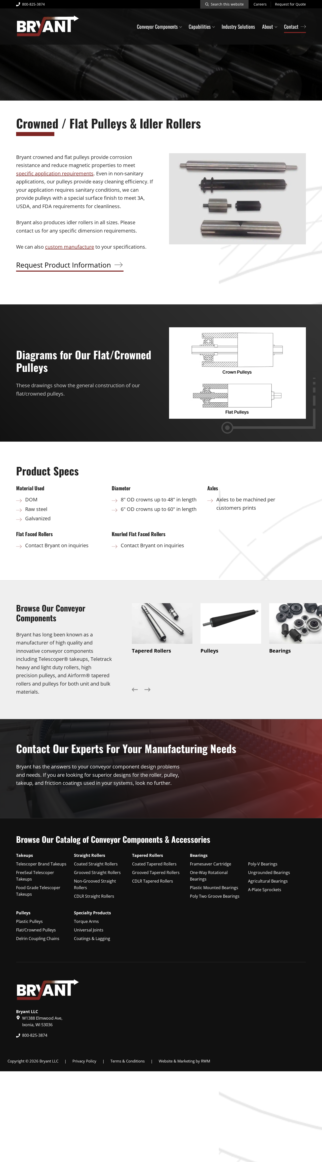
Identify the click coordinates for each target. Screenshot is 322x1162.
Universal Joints (88, 930)
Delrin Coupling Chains (37, 938)
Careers (260, 4)
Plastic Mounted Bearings (214, 887)
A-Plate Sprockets (264, 889)
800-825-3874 (33, 4)
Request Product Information (63, 265)
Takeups (24, 855)
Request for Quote (290, 4)
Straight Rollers (89, 855)
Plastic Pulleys (29, 921)
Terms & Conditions (127, 1060)
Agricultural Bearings (268, 881)
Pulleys (23, 913)
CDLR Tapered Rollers (152, 881)
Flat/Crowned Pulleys (36, 930)
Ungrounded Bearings (269, 872)
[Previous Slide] (135, 691)
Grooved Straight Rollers (97, 872)
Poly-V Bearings (262, 864)
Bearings (199, 855)
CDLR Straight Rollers (94, 896)
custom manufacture (69, 246)
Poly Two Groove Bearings (214, 896)
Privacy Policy (84, 1060)
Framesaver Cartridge (210, 864)
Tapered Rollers (147, 855)
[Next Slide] (147, 691)
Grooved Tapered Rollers (156, 872)
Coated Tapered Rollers (154, 864)
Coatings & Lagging (92, 938)
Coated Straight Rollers (96, 864)
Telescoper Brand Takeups (41, 864)
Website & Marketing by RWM (184, 1060)
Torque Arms (86, 921)
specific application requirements (55, 173)
